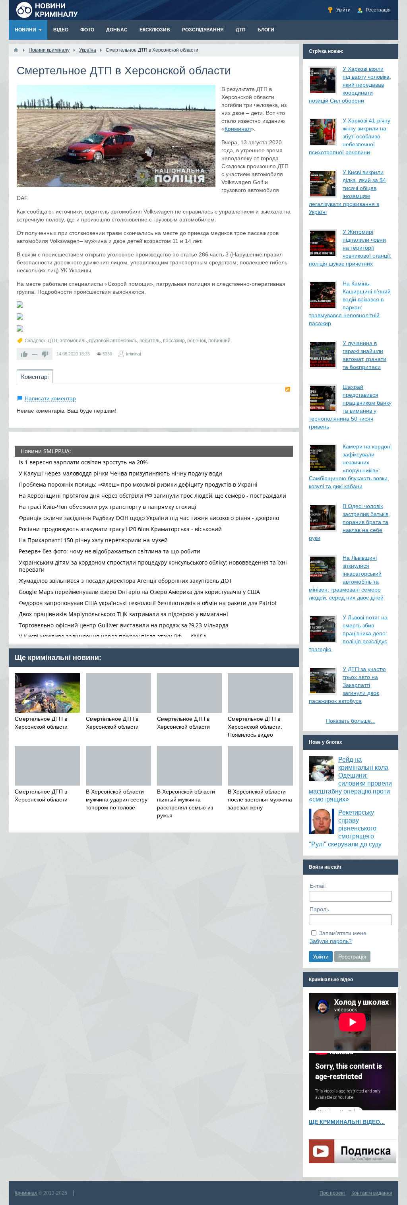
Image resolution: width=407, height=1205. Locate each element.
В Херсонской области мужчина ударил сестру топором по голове (116, 799)
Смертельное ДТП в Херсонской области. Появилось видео (255, 727)
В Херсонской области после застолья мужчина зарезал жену (260, 799)
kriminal (133, 353)
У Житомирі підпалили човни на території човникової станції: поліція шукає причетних (350, 248)
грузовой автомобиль (113, 340)
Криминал (238, 129)
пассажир (174, 340)
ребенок (196, 340)
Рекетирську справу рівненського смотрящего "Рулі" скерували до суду (345, 828)
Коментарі (34, 376)
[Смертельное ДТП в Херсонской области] (116, 136)
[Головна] (16, 50)
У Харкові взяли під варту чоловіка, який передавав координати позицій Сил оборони (350, 85)
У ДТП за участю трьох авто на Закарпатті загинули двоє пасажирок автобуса (347, 685)
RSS (288, 389)
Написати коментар (50, 398)
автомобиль (73, 340)
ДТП (52, 340)
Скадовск (35, 340)
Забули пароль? (331, 941)
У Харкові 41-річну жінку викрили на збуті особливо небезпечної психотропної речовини (349, 136)
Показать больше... (351, 721)
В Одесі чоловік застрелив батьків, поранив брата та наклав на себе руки (349, 522)
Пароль (319, 909)
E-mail (318, 886)
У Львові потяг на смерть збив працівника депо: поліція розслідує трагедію (348, 633)
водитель (150, 340)
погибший (219, 340)
